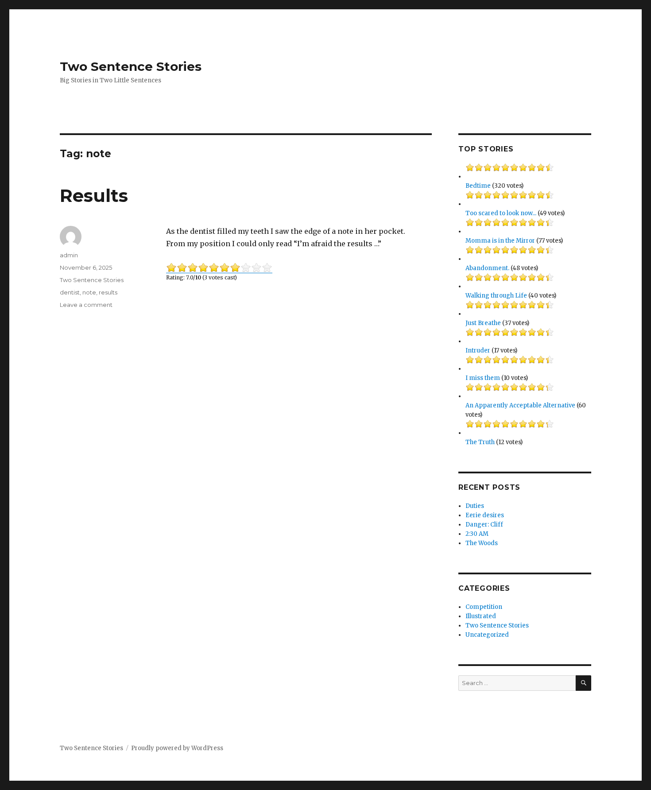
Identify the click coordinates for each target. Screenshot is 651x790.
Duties (474, 506)
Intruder (477, 350)
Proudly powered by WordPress (177, 748)
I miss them (482, 378)
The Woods (481, 543)
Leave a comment (86, 304)
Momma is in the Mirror (500, 240)
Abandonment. (487, 268)
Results (94, 195)
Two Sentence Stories (131, 66)
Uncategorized (487, 635)
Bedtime (478, 186)
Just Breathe (483, 323)
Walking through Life (496, 295)
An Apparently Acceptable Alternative (520, 405)
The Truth (480, 442)
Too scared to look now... (500, 213)
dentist (70, 292)
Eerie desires (484, 515)
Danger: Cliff (484, 524)
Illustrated (480, 616)
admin (69, 255)
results (108, 292)
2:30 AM (476, 534)
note (89, 292)
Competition (483, 607)
